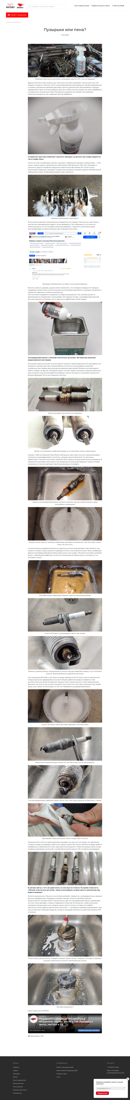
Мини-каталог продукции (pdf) (66, 1070)
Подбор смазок (61, 1074)
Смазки (15, 1070)
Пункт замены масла (81, 6)
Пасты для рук (18, 1087)
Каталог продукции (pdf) (64, 1067)
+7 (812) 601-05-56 (113, 1067)
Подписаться (102, 1093)
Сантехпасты (17, 1093)
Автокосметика (18, 1083)
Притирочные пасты (20, 1090)
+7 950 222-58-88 (118, 6)
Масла (15, 1077)
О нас (58, 1077)
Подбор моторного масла (100, 6)
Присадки (16, 1074)
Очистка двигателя (19, 1080)
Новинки (16, 1067)
